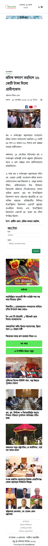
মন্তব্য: (10, 240)
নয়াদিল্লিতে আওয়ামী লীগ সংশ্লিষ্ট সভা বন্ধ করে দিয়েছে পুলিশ (23, 298)
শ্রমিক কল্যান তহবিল (30, 221)
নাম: (9, 232)
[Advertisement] (24, 45)
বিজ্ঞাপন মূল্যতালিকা (26, 531)
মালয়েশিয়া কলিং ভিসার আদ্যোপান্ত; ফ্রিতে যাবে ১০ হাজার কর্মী (23, 328)
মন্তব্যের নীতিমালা (26, 525)
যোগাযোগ (26, 521)
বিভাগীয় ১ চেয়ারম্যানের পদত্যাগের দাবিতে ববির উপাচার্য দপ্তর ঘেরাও (24, 308)
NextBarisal (29, 544)
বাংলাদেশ (9, 71)
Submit (36, 251)
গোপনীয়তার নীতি (26, 528)
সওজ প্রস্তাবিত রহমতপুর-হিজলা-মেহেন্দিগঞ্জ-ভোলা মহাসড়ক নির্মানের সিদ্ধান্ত (24, 481)
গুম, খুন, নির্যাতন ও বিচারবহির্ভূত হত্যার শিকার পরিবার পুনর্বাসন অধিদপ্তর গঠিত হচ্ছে (22, 415)
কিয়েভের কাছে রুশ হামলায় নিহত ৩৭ (21, 336)
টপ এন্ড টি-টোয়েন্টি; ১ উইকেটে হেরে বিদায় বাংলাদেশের (21, 318)
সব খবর (24, 343)
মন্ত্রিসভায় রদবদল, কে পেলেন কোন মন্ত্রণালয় (20, 513)
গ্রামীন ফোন (16, 221)
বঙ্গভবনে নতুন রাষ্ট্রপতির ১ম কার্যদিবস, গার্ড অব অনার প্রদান (24, 449)
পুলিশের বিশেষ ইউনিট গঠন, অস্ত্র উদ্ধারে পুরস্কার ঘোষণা (22, 382)
